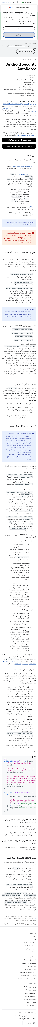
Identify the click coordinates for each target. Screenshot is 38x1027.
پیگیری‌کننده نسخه (31, 1005)
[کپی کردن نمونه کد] (35, 757)
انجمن (24, 1012)
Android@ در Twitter (30, 960)
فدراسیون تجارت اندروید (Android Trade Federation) (19, 104)
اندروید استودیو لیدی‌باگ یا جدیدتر (22, 166)
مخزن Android (32, 933)
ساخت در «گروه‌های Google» (28, 975)
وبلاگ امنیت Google (30, 969)
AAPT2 (30, 207)
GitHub (34, 952)
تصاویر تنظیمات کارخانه (30, 945)
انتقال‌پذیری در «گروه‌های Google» (27, 979)
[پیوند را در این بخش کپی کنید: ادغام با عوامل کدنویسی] (13, 384)
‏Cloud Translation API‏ (17, 46)
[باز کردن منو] (34, 2)
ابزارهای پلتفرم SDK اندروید (24, 174)
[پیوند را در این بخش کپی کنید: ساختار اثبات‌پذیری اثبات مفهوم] (12, 669)
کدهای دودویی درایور (31, 949)
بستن (19, 29)
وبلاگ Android (32, 966)
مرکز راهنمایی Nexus (30, 993)
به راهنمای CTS (22, 224)
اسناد (29, 59)
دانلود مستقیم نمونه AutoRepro (19, 140)
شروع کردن (19, 35)
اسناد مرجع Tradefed (21, 664)
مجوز (10, 1012)
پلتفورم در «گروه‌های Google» (28, 972)
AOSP (34, 59)
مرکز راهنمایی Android (30, 987)
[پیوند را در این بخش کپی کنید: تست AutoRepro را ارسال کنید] (5, 858)
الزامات (34, 936)
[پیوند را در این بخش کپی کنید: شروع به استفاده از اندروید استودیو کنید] (31, 255)
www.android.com (30, 996)
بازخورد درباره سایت (20, 1015)
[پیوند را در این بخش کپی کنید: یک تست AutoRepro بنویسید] (6, 426)
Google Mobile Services (29, 999)
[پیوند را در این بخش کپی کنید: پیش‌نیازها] (25, 156)
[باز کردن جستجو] (17, 2)
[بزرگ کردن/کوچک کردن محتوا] (27, 75)
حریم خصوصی (31, 1015)
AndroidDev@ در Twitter (29, 963)
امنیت (24, 59)
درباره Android (32, 1012)
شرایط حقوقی (17, 1012)
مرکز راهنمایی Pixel (31, 990)
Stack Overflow (31, 1002)
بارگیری (34, 939)
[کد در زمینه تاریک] (33, 757)
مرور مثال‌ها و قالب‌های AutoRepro (19, 146)
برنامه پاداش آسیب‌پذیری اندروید (24, 135)
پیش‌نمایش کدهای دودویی (29, 942)
